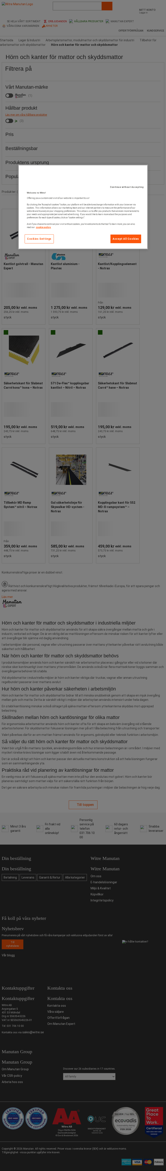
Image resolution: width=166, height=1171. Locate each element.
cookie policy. (43, 227)
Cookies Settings (39, 238)
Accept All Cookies (126, 238)
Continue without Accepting (127, 187)
